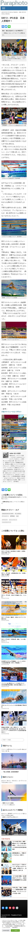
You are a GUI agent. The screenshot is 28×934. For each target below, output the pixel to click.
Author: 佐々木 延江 (15, 453)
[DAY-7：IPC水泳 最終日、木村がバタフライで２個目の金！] (14, 608)
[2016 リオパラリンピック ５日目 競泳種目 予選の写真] (14, 696)
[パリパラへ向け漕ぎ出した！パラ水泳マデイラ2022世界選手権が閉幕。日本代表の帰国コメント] (14, 674)
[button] (9, 420)
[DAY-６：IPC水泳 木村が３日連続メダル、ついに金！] (14, 586)
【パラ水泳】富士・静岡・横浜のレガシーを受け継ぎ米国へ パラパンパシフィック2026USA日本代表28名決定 (19, 845)
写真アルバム (7, 746)
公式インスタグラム (7, 817)
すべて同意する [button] (15, 930)
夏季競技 (12, 516)
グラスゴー (5, 519)
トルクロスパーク (6, 522)
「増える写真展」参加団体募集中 (10, 771)
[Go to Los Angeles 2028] (14, 3)
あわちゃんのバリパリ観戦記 (13, 810)
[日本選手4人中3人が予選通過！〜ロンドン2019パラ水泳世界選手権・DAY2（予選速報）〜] (14, 652)
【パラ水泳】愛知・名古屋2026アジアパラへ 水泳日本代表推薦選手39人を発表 (19, 878)
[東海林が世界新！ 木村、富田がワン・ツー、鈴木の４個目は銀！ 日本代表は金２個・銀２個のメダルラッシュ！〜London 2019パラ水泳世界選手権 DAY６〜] (14, 718)
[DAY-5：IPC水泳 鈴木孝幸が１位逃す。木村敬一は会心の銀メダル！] (14, 542)
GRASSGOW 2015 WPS (7, 513)
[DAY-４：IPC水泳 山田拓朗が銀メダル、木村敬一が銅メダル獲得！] (14, 564)
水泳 (17, 516)
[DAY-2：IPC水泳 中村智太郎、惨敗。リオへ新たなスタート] (14, 630)
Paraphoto (14, 915)
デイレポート (5, 516)
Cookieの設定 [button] (6, 930)
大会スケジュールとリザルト (11, 412)
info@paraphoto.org (13, 497)
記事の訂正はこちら (8, 501)
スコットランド (13, 519)
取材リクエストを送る (8, 803)
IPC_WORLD (18, 513)
